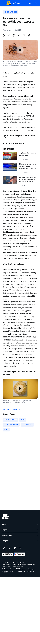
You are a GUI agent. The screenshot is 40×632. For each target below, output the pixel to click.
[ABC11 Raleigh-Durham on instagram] (15, 548)
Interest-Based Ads (17, 566)
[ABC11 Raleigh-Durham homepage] (8, 3)
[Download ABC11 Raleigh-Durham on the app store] (7, 554)
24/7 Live (16, 3)
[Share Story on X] (9, 35)
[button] (3, 3)
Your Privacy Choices (18, 562)
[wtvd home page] (5, 516)
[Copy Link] (29, 35)
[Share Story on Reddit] (14, 35)
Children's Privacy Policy (9, 564)
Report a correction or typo (11, 409)
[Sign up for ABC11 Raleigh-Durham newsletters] (20, 548)
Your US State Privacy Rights (26, 564)
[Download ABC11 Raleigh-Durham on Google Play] (19, 554)
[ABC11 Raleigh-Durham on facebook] (4, 548)
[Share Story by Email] (24, 35)
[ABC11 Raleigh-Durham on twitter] (9, 548)
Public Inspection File (8, 569)
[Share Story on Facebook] (4, 35)
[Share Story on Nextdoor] (19, 35)
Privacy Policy (6, 562)
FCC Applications (21, 569)
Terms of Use (6, 566)
